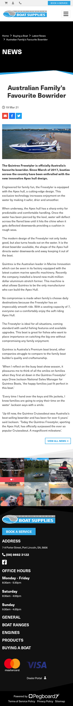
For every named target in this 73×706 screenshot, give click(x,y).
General (11, 617)
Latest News (39, 36)
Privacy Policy (45, 701)
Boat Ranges (15, 624)
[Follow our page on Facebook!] (5, 563)
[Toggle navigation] (65, 14)
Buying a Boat (16, 647)
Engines (11, 632)
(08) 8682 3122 (17, 554)
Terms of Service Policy (21, 701)
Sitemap (60, 701)
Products (12, 640)
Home (5, 36)
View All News (56, 441)
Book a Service (19, 531)
